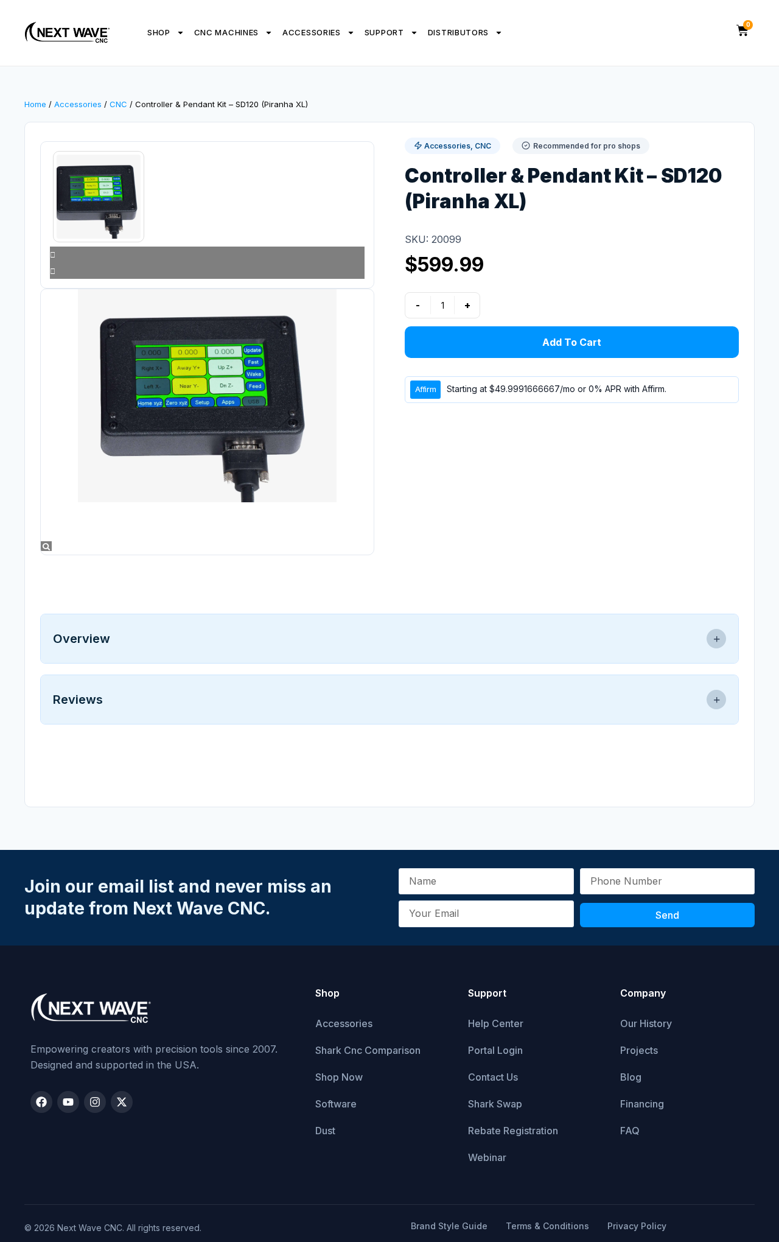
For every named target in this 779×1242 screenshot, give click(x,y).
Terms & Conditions (547, 1226)
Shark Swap (495, 1104)
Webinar (487, 1157)
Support (384, 32)
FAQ (630, 1130)
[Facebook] (41, 1102)
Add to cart (571, 342)
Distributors (458, 32)
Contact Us (493, 1077)
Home (35, 104)
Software (336, 1104)
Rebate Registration (513, 1130)
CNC (118, 104)
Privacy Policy (636, 1226)
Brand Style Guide (449, 1226)
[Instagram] (95, 1102)
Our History (646, 1023)
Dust (325, 1130)
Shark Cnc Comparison (368, 1050)
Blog (630, 1077)
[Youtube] (68, 1102)
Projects (639, 1050)
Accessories (311, 32)
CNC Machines (226, 32)
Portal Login (495, 1050)
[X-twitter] (122, 1102)
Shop (158, 32)
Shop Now (339, 1077)
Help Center (495, 1023)
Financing (642, 1104)
